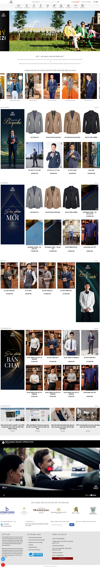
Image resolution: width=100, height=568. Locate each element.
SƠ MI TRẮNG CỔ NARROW (71, 357)
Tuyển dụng (31, 544)
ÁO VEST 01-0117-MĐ (53, 170)
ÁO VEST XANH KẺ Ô (66, 290)
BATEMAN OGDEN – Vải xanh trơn (34, 247)
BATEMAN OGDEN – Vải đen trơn (53, 247)
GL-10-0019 (28, 290)
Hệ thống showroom (62, 558)
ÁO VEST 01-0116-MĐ (34, 170)
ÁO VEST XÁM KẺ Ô (9, 290)
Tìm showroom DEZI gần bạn (86, 1)
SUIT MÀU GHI (35, 137)
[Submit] (58, 2)
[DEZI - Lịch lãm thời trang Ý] (15, 2)
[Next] (96, 31)
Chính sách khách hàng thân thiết (35, 537)
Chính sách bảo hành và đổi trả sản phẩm (37, 540)
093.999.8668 (77, 1)
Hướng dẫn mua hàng (33, 547)
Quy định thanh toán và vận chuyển (35, 542)
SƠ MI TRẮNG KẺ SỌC (71, 247)
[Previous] (4, 31)
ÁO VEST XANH (72, 170)
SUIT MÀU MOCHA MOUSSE (72, 137)
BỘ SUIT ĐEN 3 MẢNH (91, 137)
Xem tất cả (96, 107)
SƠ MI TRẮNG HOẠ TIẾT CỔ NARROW (34, 358)
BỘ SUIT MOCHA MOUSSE (53, 137)
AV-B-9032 (91, 170)
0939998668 (6, 524)
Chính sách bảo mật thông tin (34, 549)
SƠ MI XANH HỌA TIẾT (89, 247)
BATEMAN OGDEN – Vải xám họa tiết (89, 213)
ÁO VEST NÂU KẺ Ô (47, 290)
